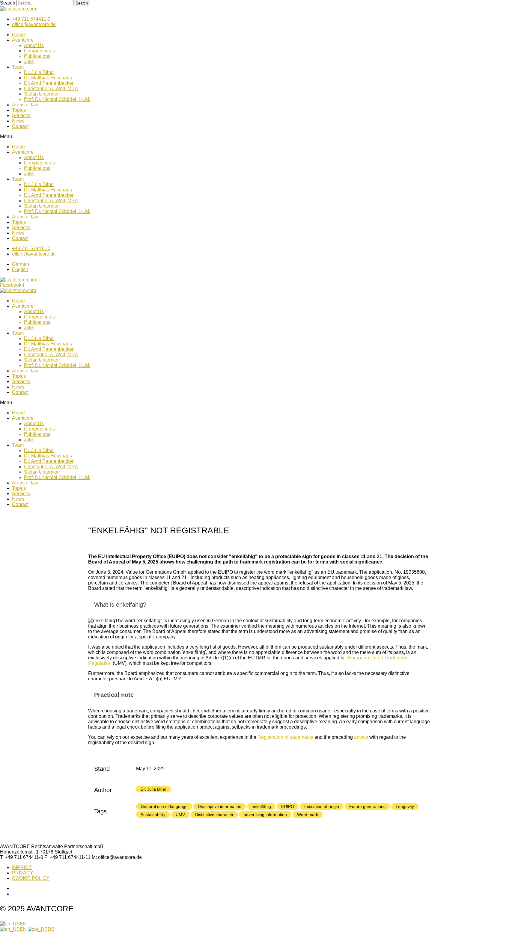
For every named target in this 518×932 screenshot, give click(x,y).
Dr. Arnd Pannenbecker (48, 83)
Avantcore (23, 40)
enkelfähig (261, 806)
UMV (180, 814)
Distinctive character (214, 814)
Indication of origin (321, 806)
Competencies (39, 50)
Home (18, 34)
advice (361, 737)
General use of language (164, 806)
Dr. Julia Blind (39, 72)
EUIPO (287, 806)
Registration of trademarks (285, 737)
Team (18, 67)
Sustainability (153, 814)
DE (51, 929)
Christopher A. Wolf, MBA (51, 88)
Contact (20, 126)
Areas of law (25, 104)
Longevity (405, 806)
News (18, 120)
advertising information (265, 814)
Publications (37, 56)
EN (23, 923)
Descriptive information (219, 806)
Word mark (307, 814)
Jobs (29, 61)
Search (7, 2)
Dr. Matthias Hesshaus (48, 77)
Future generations (367, 806)
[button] (259, 136)
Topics (19, 110)
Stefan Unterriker (42, 93)
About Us (34, 45)
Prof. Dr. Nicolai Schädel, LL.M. (57, 99)
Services (21, 115)
